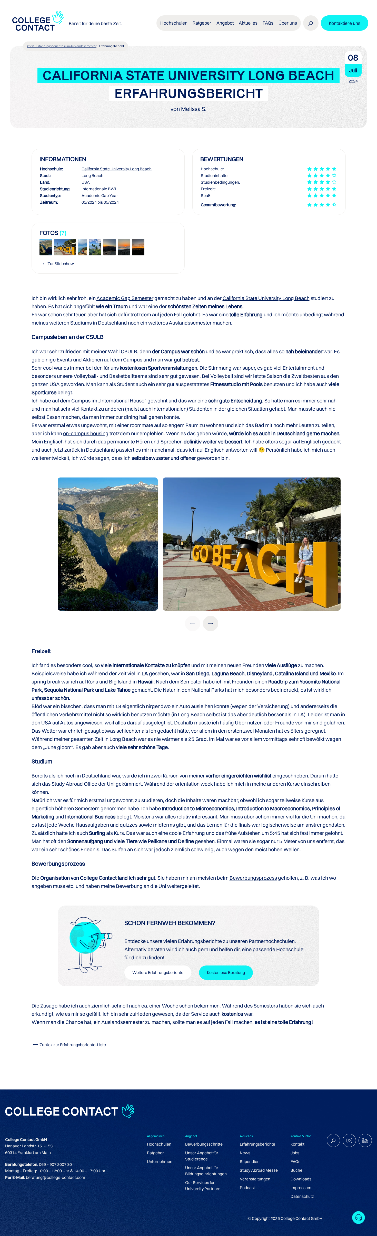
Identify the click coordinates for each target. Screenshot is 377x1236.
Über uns (288, 23)
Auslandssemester (190, 322)
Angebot (225, 23)
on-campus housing (85, 433)
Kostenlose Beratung (226, 972)
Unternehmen (159, 1161)
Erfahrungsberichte (257, 1144)
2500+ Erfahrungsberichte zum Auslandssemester (61, 46)
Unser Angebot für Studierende (201, 1155)
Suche (296, 1170)
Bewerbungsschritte (204, 1144)
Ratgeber (155, 1152)
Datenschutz (302, 1196)
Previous (192, 623)
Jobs (295, 1152)
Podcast (247, 1187)
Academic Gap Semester (124, 298)
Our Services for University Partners (202, 1185)
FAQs (268, 23)
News (245, 1152)
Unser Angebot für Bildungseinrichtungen (206, 1170)
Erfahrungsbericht (111, 46)
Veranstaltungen (255, 1178)
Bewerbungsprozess (253, 878)
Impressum (301, 1187)
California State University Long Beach (117, 168)
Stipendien (250, 1161)
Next (210, 623)
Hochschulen (159, 1144)
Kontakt (297, 1144)
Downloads (301, 1178)
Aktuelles (248, 23)
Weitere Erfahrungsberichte (157, 972)
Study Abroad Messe (259, 1170)
